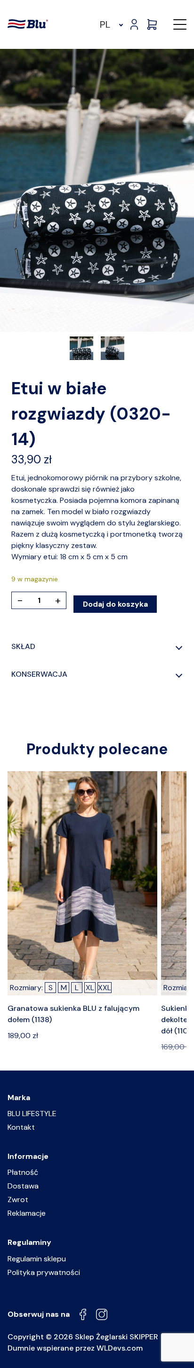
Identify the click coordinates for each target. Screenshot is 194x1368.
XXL (104, 988)
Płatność (23, 1172)
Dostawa (23, 1186)
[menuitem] (110, 24)
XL (90, 988)
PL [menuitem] (105, 24)
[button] (179, 24)
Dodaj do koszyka (115, 604)
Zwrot (18, 1199)
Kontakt (21, 1127)
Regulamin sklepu (37, 1259)
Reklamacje (27, 1213)
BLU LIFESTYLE (32, 1113)
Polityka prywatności (44, 1272)
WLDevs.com (120, 1348)
